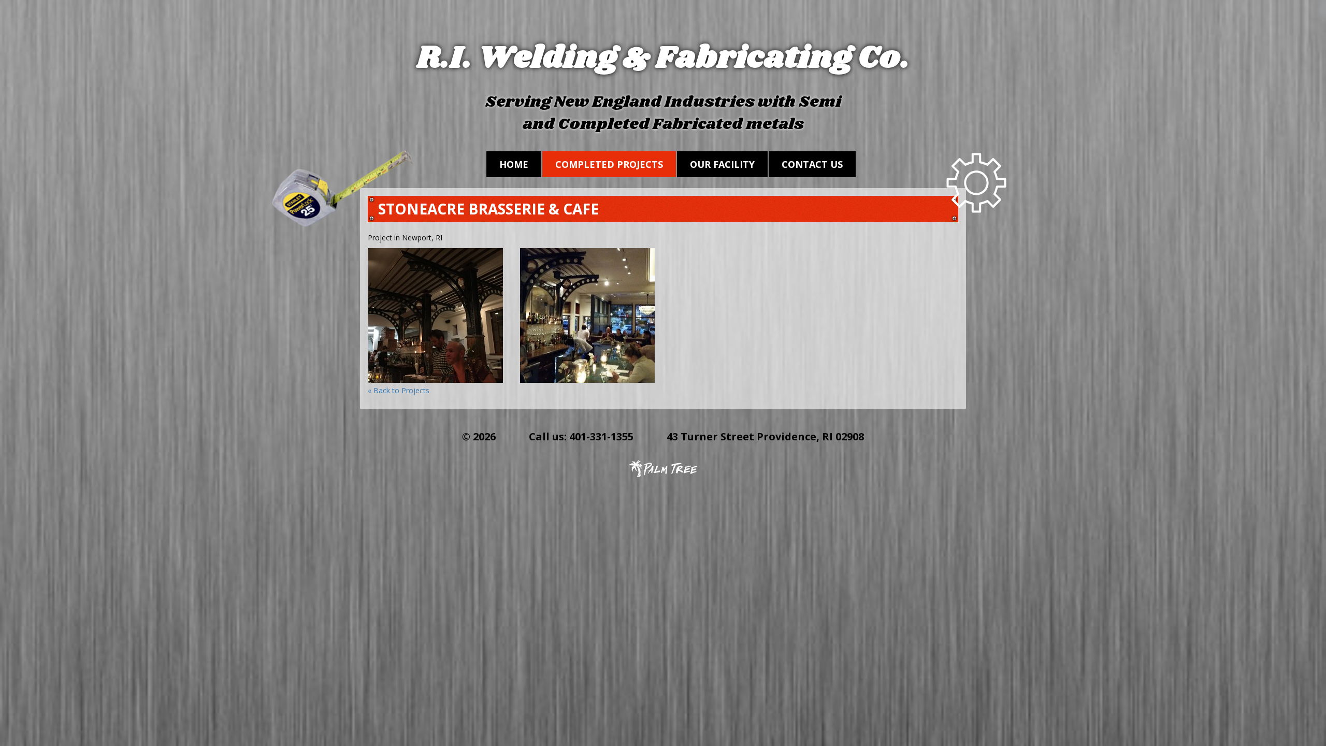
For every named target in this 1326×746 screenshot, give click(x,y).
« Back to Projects (398, 390)
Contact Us (812, 164)
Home (513, 164)
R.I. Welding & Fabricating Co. (663, 58)
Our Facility (722, 164)
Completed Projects (609, 164)
